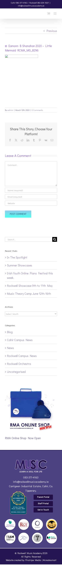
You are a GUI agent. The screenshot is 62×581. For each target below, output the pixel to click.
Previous (51, 31)
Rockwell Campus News (22, 356)
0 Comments (37, 110)
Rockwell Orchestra (19, 364)
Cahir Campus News (20, 340)
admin (10, 110)
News (10, 348)
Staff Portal (43, 503)
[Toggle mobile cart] (48, 13)
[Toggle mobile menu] (55, 13)
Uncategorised (16, 372)
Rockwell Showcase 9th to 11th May (30, 286)
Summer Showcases (19, 265)
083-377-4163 (30, 477)
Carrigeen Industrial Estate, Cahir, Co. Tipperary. (31, 488)
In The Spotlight (17, 257)
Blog (10, 332)
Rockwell (33, 2)
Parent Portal (43, 497)
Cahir (13, 2)
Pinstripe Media (33, 560)
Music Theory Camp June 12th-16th (29, 294)
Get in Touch (43, 510)
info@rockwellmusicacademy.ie (31, 5)
